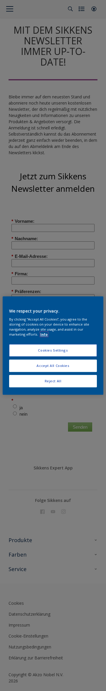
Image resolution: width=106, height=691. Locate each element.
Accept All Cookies (53, 365)
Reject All (53, 381)
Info (44, 334)
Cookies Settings (53, 350)
